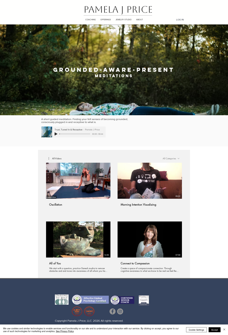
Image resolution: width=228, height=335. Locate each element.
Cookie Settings (196, 329)
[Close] (224, 330)
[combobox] (171, 158)
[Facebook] (113, 311)
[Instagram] (120, 311)
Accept (214, 329)
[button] (55, 158)
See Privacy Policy (65, 331)
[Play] (56, 133)
